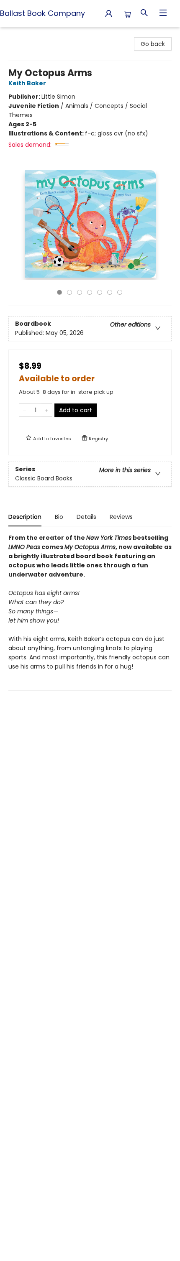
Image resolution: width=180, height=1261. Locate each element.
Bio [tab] (59, 517)
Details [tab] (86, 517)
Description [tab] (24, 517)
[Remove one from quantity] (24, 410)
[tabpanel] (90, 612)
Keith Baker (27, 83)
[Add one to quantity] (46, 410)
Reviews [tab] (121, 517)
